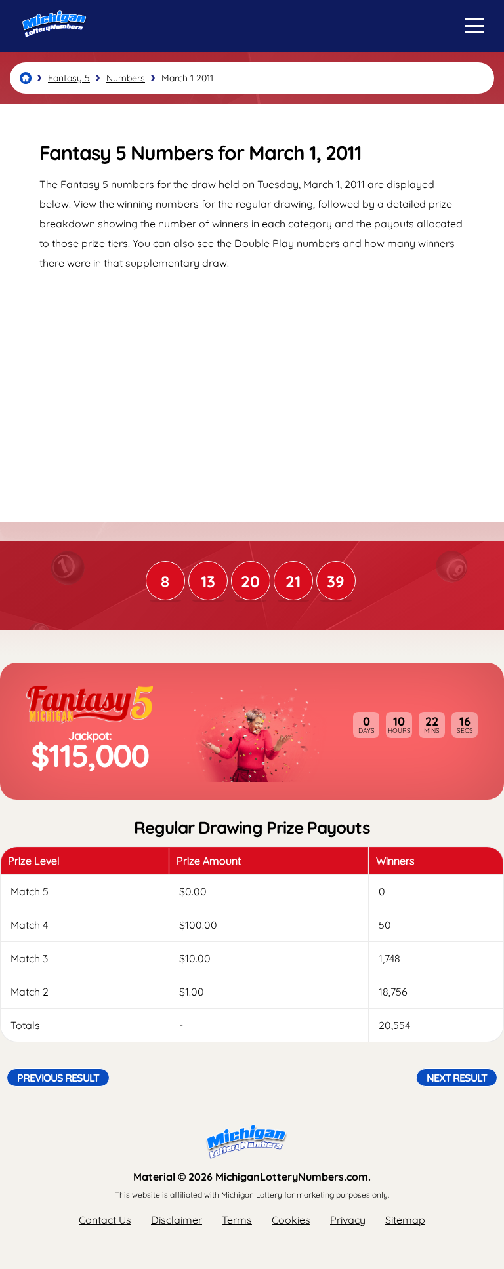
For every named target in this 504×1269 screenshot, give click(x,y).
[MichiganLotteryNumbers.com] (51, 47)
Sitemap (405, 1219)
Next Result (457, 1077)
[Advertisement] (252, 384)
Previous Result (58, 1077)
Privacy (348, 1219)
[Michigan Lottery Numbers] (26, 78)
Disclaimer (176, 1219)
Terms (237, 1219)
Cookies (291, 1219)
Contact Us (105, 1219)
